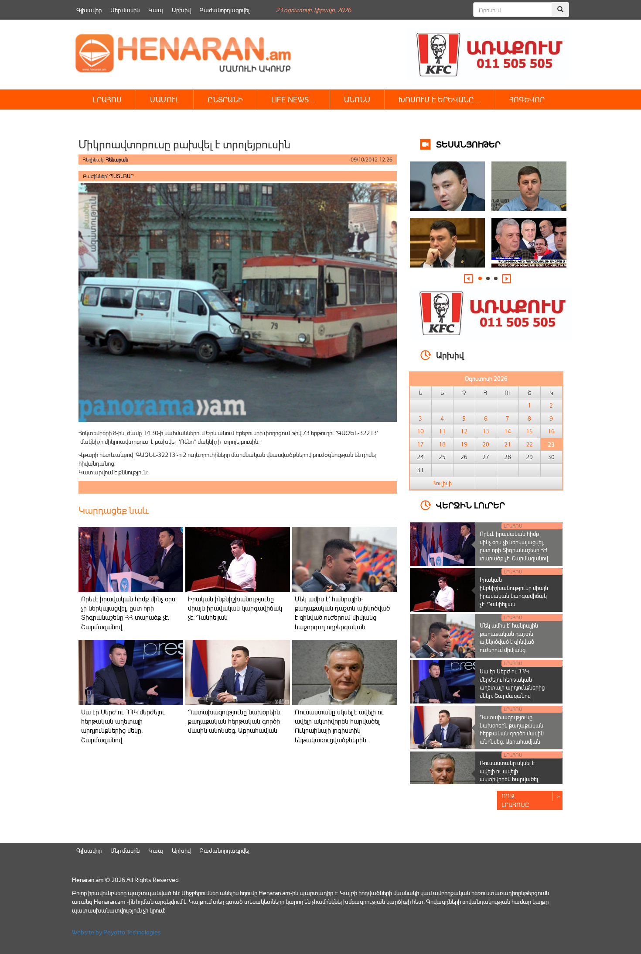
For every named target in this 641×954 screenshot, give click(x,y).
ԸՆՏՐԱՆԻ (225, 99)
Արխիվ (181, 10)
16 (551, 431)
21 (507, 444)
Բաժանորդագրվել (224, 10)
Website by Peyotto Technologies (116, 932)
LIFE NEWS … (293, 99)
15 (529, 431)
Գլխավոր (89, 10)
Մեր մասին (125, 10)
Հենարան (117, 159)
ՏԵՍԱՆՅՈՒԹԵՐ (468, 143)
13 (485, 431)
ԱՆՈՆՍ (357, 99)
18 (442, 444)
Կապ (155, 10)
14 (507, 431)
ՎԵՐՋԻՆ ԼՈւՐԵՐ (470, 504)
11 (442, 431)
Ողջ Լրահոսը (515, 800)
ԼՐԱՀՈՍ (107, 99)
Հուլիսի (442, 483)
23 (551, 444)
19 (463, 444)
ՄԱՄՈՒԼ (164, 99)
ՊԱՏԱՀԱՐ (121, 176)
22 (529, 444)
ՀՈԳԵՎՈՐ (527, 99)
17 (420, 444)
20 (485, 444)
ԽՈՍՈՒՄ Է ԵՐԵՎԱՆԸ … (440, 99)
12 (463, 431)
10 (420, 431)
